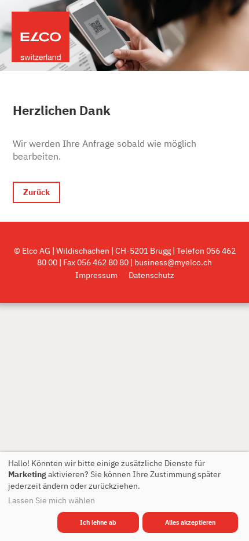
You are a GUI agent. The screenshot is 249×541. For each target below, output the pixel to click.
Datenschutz (151, 274)
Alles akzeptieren (190, 522)
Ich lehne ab (98, 522)
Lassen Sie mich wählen (51, 500)
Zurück (36, 191)
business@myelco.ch (173, 262)
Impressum (96, 274)
